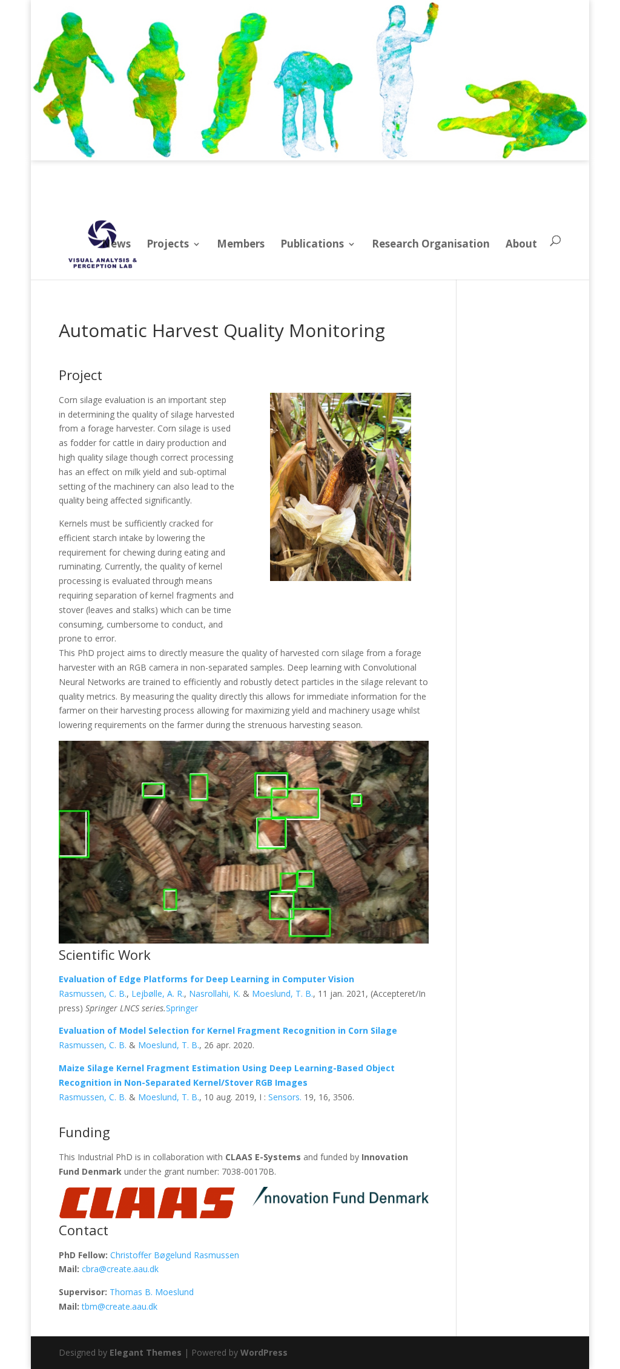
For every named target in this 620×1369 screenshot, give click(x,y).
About (521, 244)
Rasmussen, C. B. (93, 993)
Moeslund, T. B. (282, 993)
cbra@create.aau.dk (120, 1269)
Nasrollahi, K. (214, 993)
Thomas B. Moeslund (152, 1292)
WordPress (264, 1352)
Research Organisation (431, 244)
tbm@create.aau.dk (119, 1306)
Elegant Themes (146, 1352)
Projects (168, 244)
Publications (312, 244)
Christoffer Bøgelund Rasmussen (174, 1255)
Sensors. (285, 1097)
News (116, 244)
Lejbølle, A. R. (157, 993)
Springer (182, 1008)
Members (241, 244)
